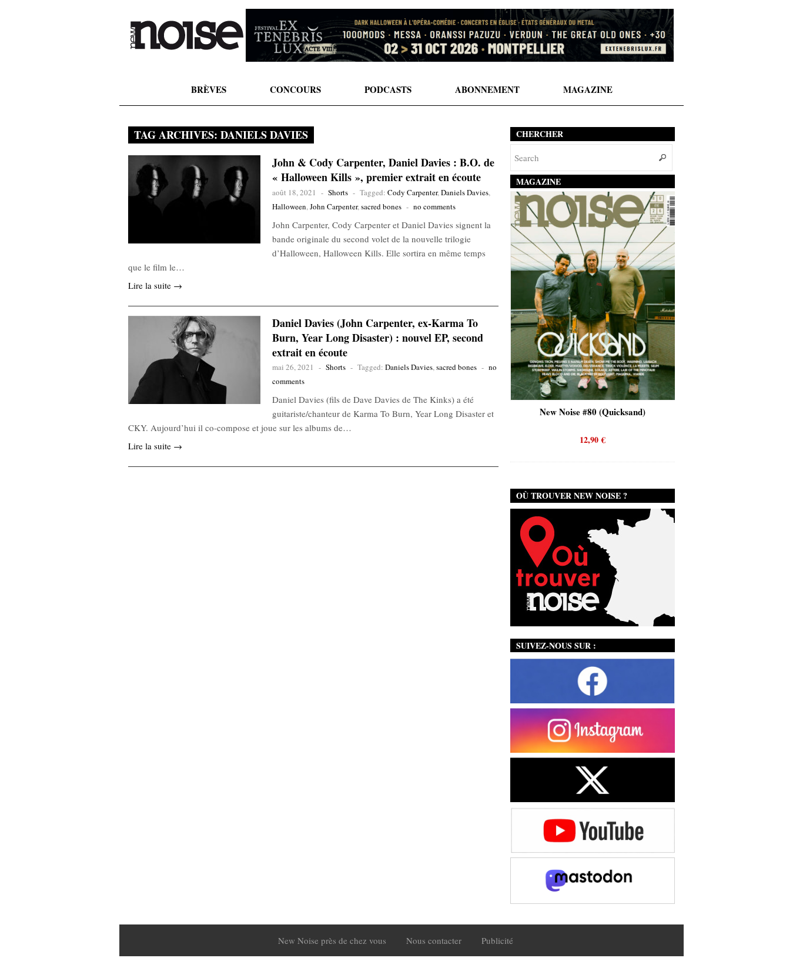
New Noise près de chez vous (332, 940)
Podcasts (387, 89)
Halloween (289, 206)
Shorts (338, 192)
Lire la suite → (155, 285)
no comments (434, 206)
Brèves (208, 89)
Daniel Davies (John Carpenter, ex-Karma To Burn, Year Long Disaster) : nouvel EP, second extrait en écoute (377, 337)
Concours (295, 89)
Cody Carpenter (412, 192)
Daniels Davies (465, 192)
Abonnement (487, 89)
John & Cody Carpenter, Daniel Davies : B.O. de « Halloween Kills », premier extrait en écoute (383, 170)
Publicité (497, 940)
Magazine (588, 89)
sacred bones (381, 206)
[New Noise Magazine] (187, 35)
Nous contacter (433, 940)
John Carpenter (333, 206)
